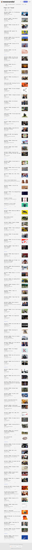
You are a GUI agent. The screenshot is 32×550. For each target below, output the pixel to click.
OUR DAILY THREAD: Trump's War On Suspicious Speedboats (11, 536)
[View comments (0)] (9, 16)
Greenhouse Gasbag (7, 274)
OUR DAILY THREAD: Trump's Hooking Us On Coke (12, 228)
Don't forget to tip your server (8, 487)
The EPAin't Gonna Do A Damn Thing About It (10, 199)
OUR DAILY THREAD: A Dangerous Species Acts (12, 95)
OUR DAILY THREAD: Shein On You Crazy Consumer (12, 168)
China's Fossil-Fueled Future (10, 180)
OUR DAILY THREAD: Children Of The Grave (11, 122)
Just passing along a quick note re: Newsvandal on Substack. (12, 511)
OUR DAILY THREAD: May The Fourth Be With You (12, 356)
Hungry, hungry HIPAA (7, 255)
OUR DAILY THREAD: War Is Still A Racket (11, 370)
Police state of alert (6, 389)
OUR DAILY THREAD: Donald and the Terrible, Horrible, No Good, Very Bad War (12, 153)
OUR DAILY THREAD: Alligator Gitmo (11, 466)
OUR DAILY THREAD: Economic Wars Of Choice (11, 25)
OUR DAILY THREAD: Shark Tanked (10, 146)
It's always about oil (6, 432)
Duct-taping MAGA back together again (9, 524)
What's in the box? (6, 467)
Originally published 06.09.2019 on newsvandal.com (11, 493)
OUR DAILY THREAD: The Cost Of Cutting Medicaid (12, 240)
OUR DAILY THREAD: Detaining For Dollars (11, 330)
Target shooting (6, 377)
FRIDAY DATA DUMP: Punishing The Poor (12, 83)
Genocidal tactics (6, 235)
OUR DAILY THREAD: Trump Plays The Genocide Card (11, 523)
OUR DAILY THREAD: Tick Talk (10, 49)
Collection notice (20, 544)
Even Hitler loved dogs (7, 60)
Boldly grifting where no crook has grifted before (10, 456)
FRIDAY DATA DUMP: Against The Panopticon (10, 32)
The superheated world (7, 413)
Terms (17, 544)
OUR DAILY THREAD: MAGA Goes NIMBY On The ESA (12, 211)
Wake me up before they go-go (8, 426)
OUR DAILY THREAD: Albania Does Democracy (10, 141)
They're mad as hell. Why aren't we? (9, 142)
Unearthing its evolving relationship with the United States (12, 181)
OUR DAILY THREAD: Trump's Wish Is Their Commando (11, 246)
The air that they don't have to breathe (9, 229)
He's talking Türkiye (6, 109)
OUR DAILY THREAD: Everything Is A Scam (11, 77)
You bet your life (6, 363)
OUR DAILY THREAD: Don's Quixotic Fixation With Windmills (11, 431)
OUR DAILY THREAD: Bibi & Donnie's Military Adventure (11, 303)
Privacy (15, 544)
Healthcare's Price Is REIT (10, 203)
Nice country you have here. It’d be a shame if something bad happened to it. (12, 305)
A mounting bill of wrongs (7, 357)
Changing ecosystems (7, 45)
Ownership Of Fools (7, 115)
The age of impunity (7, 247)
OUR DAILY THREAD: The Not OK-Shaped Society (12, 89)
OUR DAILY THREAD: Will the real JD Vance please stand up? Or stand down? (12, 382)
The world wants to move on (8, 66)
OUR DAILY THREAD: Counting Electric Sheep (12, 425)
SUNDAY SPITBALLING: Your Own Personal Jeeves (12, 517)
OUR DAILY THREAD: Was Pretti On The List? (12, 376)
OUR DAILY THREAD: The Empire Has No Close (12, 419)
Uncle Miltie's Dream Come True (8, 506)
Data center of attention (7, 147)
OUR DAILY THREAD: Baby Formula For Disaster (11, 254)
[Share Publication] (22, 1)
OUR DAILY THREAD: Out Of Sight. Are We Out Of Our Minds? (12, 261)
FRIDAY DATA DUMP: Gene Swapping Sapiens (11, 135)
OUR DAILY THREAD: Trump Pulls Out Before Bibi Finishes (11, 128)
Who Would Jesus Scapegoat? (8, 84)
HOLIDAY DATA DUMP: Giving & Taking (11, 486)
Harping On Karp (6, 500)
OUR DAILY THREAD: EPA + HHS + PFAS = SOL (12, 174)
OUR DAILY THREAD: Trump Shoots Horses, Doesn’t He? (10, 19)
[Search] (20, 1)
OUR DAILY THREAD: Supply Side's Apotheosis (11, 505)
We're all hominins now (7, 446)
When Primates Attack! (8, 216)
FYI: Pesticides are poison (7, 39)
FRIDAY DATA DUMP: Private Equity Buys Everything (12, 114)
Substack (12, 548)
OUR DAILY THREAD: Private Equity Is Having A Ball (12, 162)
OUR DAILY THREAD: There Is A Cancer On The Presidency (12, 337)
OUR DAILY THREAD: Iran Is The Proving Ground (12, 310)
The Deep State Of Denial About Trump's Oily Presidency (10, 492)
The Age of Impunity (7, 317)
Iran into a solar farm (7, 155)
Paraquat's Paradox (8, 198)
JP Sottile (7, 21)
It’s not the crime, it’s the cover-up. (8, 338)
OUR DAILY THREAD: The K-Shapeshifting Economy (12, 192)
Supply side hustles (6, 451)
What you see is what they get (8, 262)
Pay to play (5, 163)
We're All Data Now (8, 436)
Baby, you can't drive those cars (8, 395)
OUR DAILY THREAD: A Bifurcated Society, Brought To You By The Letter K (12, 406)
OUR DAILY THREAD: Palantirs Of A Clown (11, 499)
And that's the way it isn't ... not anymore (9, 529)
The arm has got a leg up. (7, 193)
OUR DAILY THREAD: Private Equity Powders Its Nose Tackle (11, 473)
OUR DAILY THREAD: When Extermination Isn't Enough (12, 267)
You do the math (6, 175)
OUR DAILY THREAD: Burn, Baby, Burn (11, 412)
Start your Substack (14, 546)
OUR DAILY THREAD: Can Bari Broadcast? (12, 528)
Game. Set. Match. (6, 371)
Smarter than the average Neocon (8, 223)
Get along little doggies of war (8, 286)
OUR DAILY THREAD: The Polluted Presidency (10, 102)
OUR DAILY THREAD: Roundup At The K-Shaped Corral (12, 285)
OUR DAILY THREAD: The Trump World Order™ (11, 316)
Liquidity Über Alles (6, 90)
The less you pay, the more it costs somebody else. (11, 169)
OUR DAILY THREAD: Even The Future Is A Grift (12, 362)
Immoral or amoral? (7, 311)
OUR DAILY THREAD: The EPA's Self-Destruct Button (11, 394)
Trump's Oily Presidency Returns (8, 462)
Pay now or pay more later (7, 241)
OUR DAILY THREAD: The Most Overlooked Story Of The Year (12, 445)
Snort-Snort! (5, 474)
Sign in (30, 1)
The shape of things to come (8, 408)
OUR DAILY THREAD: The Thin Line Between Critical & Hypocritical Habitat (11, 58)
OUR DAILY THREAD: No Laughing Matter (12, 278)
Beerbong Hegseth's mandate (8, 268)
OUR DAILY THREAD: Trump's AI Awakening (10, 291)
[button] (6, 4)
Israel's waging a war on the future (8, 123)
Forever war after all (7, 420)
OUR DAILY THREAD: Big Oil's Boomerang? (10, 65)
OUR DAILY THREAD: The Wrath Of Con (11, 455)
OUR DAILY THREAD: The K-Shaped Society (10, 349)
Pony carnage (6, 20)
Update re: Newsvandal (8, 510)
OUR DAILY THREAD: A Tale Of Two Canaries (11, 186)
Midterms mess (6, 26)
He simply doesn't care (7, 103)
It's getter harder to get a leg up (8, 350)
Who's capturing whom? (7, 480)
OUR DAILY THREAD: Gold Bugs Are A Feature (11, 71)
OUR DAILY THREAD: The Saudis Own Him (12, 461)
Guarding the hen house (7, 292)
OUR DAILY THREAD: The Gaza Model (11, 234)
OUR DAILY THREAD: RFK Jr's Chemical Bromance (11, 479)
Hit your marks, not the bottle (8, 14)
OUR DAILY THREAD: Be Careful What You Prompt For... (12, 324)
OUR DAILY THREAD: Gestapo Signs (11, 388)
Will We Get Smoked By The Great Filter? (9, 136)
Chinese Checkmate (6, 344)
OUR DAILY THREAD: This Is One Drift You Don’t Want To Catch (12, 38)
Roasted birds (6, 187)
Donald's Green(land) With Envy (10, 399)
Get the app (19, 546)
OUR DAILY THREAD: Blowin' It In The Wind (12, 273)
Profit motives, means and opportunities (9, 204)
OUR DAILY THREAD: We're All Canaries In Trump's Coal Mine (12, 343)
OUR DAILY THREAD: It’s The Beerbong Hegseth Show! (12, 13)
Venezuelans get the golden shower (9, 72)
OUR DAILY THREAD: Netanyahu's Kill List (11, 108)
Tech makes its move (7, 518)
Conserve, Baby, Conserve (7, 212)
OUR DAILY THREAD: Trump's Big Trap (11, 296)
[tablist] (8, 10)
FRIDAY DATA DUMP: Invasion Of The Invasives (11, 44)
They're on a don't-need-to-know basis (9, 537)
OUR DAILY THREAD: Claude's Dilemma (11, 222)
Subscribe (25, 1)
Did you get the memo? (7, 325)
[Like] (4, 16)
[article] (16, 14)
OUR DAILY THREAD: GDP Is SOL (10, 450)
